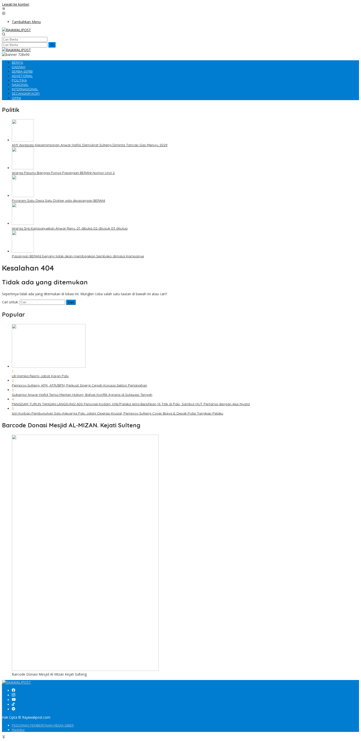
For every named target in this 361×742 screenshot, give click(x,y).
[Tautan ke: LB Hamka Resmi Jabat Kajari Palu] (48, 366)
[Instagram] (13, 695)
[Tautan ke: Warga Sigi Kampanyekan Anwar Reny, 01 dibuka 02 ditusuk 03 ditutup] (23, 223)
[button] (52, 44)
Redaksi (18, 729)
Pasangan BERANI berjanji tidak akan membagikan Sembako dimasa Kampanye (78, 256)
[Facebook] (13, 690)
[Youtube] (14, 699)
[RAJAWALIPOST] (16, 30)
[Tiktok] (13, 704)
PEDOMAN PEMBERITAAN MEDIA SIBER (43, 725)
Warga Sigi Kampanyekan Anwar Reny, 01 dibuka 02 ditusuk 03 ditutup (70, 228)
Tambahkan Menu (26, 21)
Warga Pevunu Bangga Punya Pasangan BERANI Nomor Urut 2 (63, 172)
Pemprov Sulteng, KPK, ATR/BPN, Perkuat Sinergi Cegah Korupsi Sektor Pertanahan (79, 385)
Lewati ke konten (15, 4)
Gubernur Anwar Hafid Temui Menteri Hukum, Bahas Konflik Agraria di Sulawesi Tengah (82, 394)
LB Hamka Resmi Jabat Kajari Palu (40, 376)
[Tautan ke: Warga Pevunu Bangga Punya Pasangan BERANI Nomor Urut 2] (23, 168)
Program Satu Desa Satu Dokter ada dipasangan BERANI (58, 200)
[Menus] (3, 9)
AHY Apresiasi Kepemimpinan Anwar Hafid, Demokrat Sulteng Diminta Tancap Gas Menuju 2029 (89, 145)
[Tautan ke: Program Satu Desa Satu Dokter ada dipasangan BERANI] (23, 195)
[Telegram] (13, 709)
